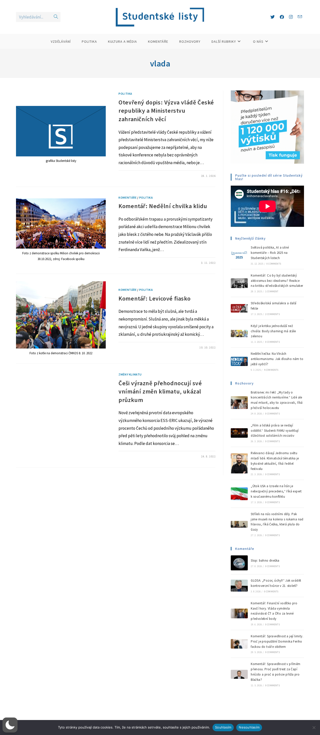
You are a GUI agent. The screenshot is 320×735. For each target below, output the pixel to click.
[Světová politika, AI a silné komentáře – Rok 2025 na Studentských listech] (239, 255)
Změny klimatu (130, 374)
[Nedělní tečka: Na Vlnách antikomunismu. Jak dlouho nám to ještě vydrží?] (239, 361)
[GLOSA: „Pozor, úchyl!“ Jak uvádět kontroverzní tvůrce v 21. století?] (239, 586)
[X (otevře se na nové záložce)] (272, 17)
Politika (125, 93)
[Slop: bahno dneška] (239, 562)
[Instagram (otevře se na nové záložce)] (291, 17)
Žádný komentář (135, 263)
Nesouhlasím (249, 727)
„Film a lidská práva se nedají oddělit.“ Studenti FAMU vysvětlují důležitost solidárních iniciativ (275, 430)
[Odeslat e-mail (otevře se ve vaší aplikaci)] (300, 16)
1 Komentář (131, 176)
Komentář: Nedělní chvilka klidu (162, 206)
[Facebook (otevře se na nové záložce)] (282, 17)
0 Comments (273, 263)
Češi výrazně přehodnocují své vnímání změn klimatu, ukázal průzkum (160, 391)
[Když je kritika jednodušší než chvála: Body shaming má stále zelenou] (239, 333)
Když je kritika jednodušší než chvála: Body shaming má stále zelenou (273, 331)
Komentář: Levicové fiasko (154, 298)
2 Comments (272, 314)
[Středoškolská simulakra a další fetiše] (239, 308)
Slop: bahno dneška (265, 560)
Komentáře (127, 197)
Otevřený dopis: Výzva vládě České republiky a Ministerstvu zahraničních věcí (166, 110)
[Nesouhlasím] (313, 727)
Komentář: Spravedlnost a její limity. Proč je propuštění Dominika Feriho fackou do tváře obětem (277, 641)
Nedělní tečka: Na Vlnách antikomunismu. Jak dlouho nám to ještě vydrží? (277, 359)
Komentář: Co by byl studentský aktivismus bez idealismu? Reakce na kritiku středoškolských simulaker (277, 280)
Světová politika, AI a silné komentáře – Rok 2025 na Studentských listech (270, 252)
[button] (10, 725)
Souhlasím (223, 727)
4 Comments (271, 369)
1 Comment (271, 291)
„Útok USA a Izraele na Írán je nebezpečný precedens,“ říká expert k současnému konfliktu (276, 491)
